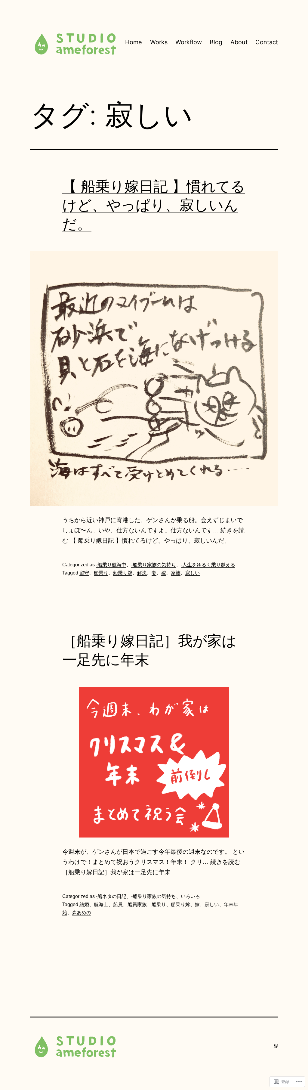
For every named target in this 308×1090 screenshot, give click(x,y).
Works (159, 42)
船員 (118, 904)
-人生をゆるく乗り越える (208, 564)
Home (133, 42)
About (239, 42)
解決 (142, 572)
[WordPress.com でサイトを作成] (276, 1045)
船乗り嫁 (122, 572)
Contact (266, 42)
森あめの (81, 912)
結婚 (84, 904)
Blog (216, 42)
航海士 (101, 904)
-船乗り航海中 (111, 564)
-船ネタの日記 (111, 896)
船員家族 (137, 904)
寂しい (192, 572)
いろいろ (190, 896)
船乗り (101, 572)
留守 (84, 572)
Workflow (188, 42)
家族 (175, 572)
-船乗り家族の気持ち (153, 564)
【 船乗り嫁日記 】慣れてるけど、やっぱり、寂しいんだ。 (153, 205)
